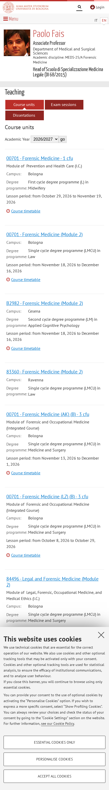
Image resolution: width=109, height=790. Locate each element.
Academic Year (17, 139)
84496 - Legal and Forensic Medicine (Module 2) (52, 581)
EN (104, 20)
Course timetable (25, 210)
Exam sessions (63, 104)
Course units (24, 104)
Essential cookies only (54, 742)
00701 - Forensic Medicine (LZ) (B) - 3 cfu (47, 496)
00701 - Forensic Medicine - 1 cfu (39, 158)
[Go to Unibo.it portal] (26, 7)
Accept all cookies (54, 776)
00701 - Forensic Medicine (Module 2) (44, 234)
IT (96, 20)
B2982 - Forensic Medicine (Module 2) (44, 303)
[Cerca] (79, 7)
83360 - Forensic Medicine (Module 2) (44, 371)
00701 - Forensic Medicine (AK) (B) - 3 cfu (47, 414)
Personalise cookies (54, 759)
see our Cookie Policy (57, 723)
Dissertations (24, 115)
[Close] (101, 635)
